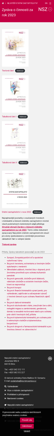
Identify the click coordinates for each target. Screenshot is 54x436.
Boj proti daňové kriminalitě (19, 302)
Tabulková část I (9, 116)
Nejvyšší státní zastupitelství (22, 3)
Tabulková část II (9, 162)
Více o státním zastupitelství (20, 390)
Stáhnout (20, 71)
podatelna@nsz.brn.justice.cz (23, 381)
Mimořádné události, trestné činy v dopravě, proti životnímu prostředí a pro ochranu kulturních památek (28, 272)
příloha (33, 314)
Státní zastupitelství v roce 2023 (16, 212)
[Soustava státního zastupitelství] (3, 3)
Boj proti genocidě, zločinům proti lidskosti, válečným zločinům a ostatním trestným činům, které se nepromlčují (27, 281)
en (46, 3)
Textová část (8, 70)
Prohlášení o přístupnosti (18, 394)
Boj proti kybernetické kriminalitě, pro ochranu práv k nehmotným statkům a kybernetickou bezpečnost (29, 320)
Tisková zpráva (9, 244)
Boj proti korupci (14, 287)
